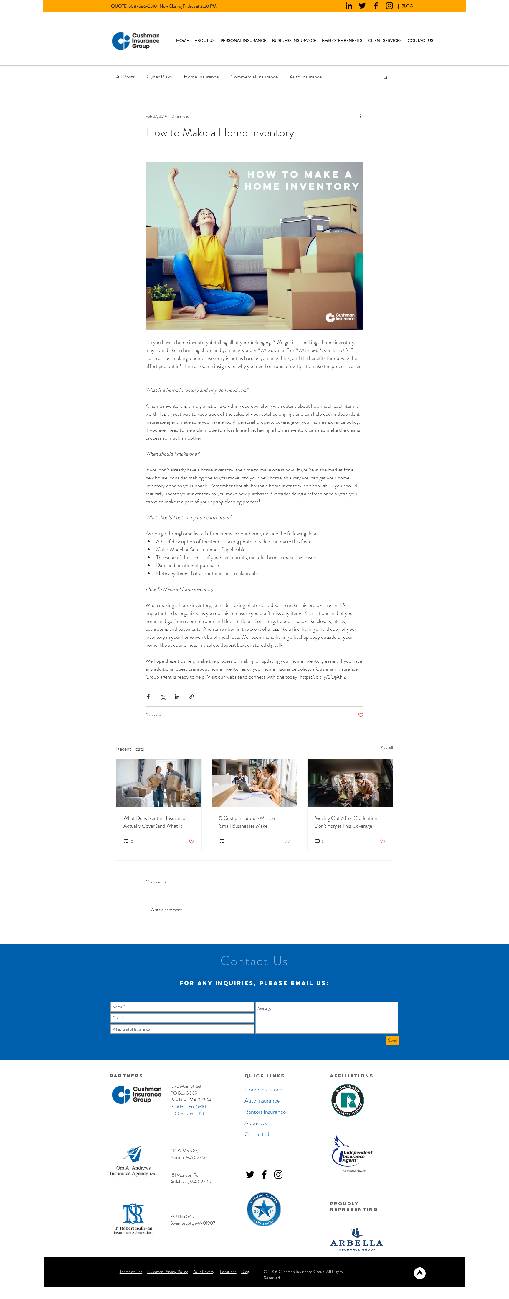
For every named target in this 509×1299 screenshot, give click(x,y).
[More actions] (359, 116)
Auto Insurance (306, 77)
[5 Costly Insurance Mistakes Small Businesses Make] (254, 783)
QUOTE (119, 6)
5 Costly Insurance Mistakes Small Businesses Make (248, 822)
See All (387, 748)
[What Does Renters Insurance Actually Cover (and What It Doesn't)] (158, 783)
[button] (243, 41)
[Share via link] (191, 697)
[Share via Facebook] (148, 697)
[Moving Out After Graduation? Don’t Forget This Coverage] (350, 783)
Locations (228, 1272)
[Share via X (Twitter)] (163, 697)
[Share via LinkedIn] (177, 697)
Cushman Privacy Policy (167, 1272)
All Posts (125, 77)
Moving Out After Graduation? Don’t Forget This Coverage (347, 822)
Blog (245, 1272)
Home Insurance (201, 77)
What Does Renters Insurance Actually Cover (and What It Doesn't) (154, 822)
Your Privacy (203, 1272)
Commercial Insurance (254, 77)
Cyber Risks (159, 77)
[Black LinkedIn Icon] (348, 5)
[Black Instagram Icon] (389, 5)
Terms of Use (131, 1272)
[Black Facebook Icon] (376, 5)
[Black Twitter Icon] (362, 5)
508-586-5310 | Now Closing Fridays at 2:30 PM (172, 6)
